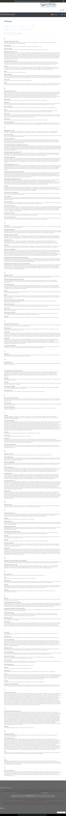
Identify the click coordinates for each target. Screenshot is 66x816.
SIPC (43, 789)
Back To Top (60, 812)
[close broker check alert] (63, 1)
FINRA (40, 789)
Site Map (2, 808)
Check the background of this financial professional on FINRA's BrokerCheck (32, 1)
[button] (62, 10)
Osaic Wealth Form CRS (5, 787)
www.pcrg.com (44, 792)
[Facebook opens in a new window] (64, 15)
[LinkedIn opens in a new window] (62, 15)
